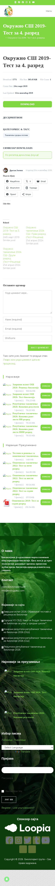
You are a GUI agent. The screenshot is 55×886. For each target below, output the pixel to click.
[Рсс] (32, 849)
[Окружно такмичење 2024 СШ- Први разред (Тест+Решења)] (37, 235)
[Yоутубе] (45, 840)
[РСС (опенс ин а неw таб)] (37, 2)
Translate (25, 751)
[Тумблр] (36, 840)
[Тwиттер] (27, 840)
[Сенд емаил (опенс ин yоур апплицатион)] (40, 2)
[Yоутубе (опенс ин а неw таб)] (33, 2)
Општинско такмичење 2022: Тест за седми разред (25, 491)
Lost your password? (24, 807)
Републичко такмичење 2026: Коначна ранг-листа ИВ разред (25, 416)
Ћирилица (20, 740)
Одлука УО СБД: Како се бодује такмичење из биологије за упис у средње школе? (28, 622)
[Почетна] (4, 37)
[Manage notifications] (6, 879)
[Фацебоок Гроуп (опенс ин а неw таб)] (23, 2)
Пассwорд (7, 778)
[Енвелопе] (23, 849)
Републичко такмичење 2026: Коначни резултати (29, 715)
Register (6, 807)
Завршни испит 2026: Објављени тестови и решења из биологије (27, 613)
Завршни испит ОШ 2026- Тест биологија (29, 694)
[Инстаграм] (18, 840)
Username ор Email (12, 765)
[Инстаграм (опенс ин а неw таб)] (26, 2)
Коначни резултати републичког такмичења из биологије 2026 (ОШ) (28, 631)
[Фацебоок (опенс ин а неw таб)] (19, 2)
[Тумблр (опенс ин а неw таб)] (29, 2)
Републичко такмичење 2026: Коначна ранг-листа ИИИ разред (25, 429)
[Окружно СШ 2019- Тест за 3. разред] (14, 234)
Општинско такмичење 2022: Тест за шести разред (25, 478)
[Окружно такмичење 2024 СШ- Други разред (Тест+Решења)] (14, 258)
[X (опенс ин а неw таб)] (15, 2)
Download (27, 104)
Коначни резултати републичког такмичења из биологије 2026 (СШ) (28, 639)
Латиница (7, 740)
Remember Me (14, 791)
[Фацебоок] (9, 840)
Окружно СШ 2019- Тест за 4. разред (26, 37)
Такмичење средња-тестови (16, 135)
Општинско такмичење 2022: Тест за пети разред (25, 465)
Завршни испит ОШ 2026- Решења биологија (31, 673)
